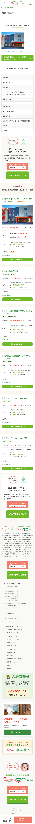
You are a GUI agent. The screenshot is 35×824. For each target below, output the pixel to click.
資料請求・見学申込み (22, 819)
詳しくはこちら (16, 732)
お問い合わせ (10, 655)
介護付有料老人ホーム (11, 591)
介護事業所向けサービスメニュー (15, 658)
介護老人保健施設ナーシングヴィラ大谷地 (18, 357)
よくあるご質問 (11, 652)
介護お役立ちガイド (12, 642)
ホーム (2, 7)
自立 (6, 618)
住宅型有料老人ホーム (11, 593)
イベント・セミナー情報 (13, 639)
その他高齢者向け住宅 (11, 605)
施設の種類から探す (12, 586)
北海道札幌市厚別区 (18, 285)
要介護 (16, 618)
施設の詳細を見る (16, 259)
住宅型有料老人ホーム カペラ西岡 (18, 198)
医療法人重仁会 (6, 255)
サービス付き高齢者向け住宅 (12, 598)
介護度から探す (11, 613)
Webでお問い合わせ (17, 175)
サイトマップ (10, 668)
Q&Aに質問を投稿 (11, 649)
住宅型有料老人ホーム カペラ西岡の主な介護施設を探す (16, 58)
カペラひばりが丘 (12, 271)
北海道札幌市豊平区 (18, 244)
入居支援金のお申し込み (13, 636)
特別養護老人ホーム (10, 603)
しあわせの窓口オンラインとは (14, 629)
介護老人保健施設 (21, 603)
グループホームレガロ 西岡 (16, 438)
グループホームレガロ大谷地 (16, 398)
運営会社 (14, 813)
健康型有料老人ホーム (11, 596)
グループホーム (9, 601)
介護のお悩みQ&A (11, 646)
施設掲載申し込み (11, 662)
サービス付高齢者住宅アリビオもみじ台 (18, 312)
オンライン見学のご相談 (13, 633)
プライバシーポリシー (17, 811)
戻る (3, 3)
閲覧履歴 (9, 665)
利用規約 (14, 808)
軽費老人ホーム (19, 601)
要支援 (11, 618)
